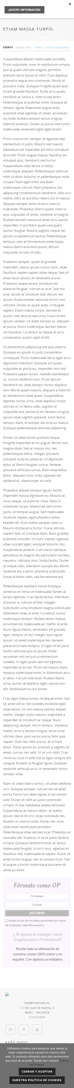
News (29, 37)
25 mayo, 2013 (23, 47)
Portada (17, 37)
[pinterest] (24, 1030)
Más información (33, 925)
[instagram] (10, 1030)
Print (38, 47)
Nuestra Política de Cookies (37, 1080)
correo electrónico (57, 47)
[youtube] (37, 1030)
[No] (69, 1066)
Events (8, 47)
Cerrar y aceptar (37, 1071)
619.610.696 (37, 1017)
